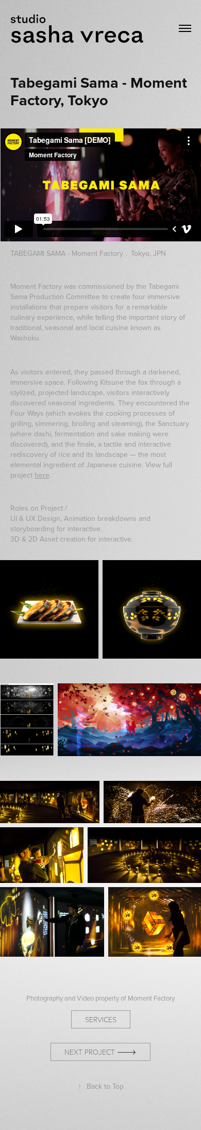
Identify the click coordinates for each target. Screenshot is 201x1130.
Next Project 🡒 (100, 1052)
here (42, 475)
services (100, 1019)
